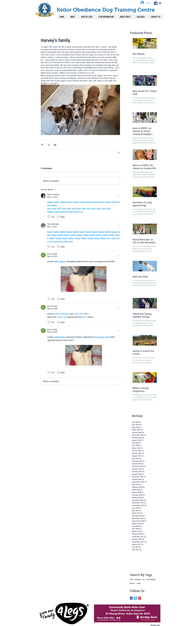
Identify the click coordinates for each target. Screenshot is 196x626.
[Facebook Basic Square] (131, 598)
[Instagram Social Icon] (160, 3)
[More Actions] (118, 195)
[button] (106, 16)
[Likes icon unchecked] (49, 216)
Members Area (155, 625)
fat (143, 579)
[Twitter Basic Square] (135, 598)
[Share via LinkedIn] (55, 144)
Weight (138, 579)
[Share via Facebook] (42, 144)
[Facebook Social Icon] (155, 3)
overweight (151, 579)
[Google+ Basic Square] (139, 598)
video (138, 583)
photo (132, 583)
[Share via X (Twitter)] (48, 144)
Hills (131, 579)
